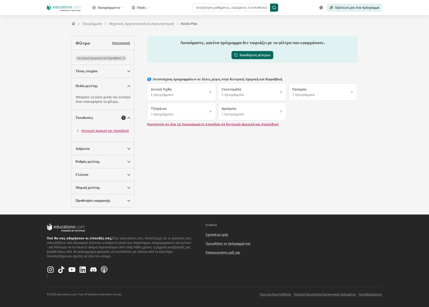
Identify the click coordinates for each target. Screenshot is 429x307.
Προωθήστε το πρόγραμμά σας (228, 243)
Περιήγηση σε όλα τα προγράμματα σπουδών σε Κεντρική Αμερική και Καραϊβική (213, 124)
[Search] (274, 8)
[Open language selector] (321, 8)
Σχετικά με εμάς (217, 234)
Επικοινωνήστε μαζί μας (223, 252)
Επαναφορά (121, 43)
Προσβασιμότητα (370, 294)
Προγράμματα (109, 7)
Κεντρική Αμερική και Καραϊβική (105, 131)
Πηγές (141, 7)
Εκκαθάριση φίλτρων (255, 55)
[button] (101, 58)
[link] (189, 23)
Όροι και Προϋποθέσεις (275, 294)
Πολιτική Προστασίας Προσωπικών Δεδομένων (325, 294)
